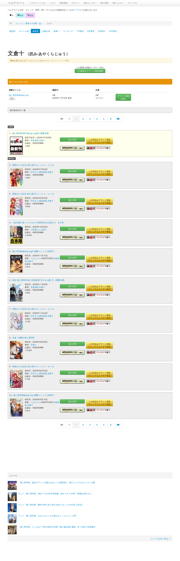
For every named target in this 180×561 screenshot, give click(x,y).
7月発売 (80, 31)
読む (12, 98)
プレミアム (132, 2)
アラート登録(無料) (123, 97)
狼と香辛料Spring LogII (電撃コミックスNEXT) (33, 251)
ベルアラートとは (37, 2)
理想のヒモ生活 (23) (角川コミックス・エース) (33, 366)
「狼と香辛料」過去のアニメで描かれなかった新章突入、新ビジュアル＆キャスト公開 (56, 482)
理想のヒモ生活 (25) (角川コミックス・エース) (33, 193)
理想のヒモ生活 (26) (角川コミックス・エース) (33, 165)
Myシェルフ (118, 2)
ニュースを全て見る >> (160, 538)
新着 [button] (56, 31)
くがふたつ (35, 258)
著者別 (35, 31)
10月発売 (113, 31)
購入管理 (104, 2)
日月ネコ (35, 172)
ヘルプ (52, 2)
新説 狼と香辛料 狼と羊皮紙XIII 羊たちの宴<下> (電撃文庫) (38, 280)
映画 (21, 15)
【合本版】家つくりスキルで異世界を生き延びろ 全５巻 (38, 222)
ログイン (76, 2)
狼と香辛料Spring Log (18, 95)
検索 (31, 15)
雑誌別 (12, 31)
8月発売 (90, 31)
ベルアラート (16, 3)
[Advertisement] (90, 42)
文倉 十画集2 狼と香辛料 (23, 337)
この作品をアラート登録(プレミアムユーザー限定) (99, 141)
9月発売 (101, 31)
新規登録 (64, 2)
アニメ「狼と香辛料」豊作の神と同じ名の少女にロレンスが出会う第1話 (50, 504)
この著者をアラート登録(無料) (90, 70)
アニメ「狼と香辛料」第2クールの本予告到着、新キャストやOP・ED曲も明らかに (55, 493)
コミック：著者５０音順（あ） (29, 23)
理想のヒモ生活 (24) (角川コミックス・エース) (33, 308)
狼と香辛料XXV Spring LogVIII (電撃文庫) (30, 133)
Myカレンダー (90, 2)
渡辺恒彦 (43, 172)
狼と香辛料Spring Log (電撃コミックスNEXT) (34, 395)
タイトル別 (24, 31)
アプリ (76, 9)
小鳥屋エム (35, 229)
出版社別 (46, 31)
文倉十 (42, 140)
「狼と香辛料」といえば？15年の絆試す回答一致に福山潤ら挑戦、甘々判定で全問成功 (56, 526)
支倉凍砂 (35, 140)
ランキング (68, 31)
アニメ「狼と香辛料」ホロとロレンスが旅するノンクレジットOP (47, 515)
